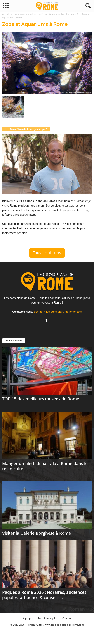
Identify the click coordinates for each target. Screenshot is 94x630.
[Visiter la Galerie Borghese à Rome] (47, 505)
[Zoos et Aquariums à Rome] (47, 63)
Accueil (6, 14)
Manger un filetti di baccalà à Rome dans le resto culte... (45, 466)
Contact (66, 618)
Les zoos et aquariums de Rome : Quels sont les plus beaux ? (46, 14)
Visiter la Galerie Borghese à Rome (36, 533)
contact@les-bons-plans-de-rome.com (58, 311)
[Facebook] (47, 320)
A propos (28, 618)
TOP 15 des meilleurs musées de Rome (40, 399)
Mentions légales (47, 618)
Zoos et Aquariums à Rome (35, 23)
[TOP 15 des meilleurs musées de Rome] (47, 371)
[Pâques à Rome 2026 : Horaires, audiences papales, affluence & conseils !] (47, 564)
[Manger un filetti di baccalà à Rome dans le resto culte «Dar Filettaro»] (47, 435)
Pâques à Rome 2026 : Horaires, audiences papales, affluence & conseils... (44, 595)
